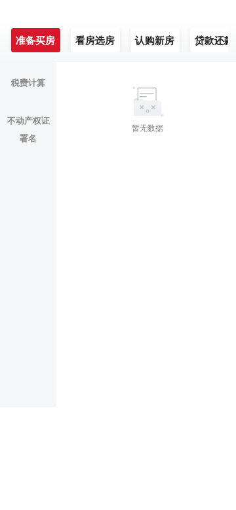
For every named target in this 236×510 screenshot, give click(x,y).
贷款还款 (214, 40)
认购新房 (154, 40)
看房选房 (95, 40)
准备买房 (35, 40)
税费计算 (28, 83)
